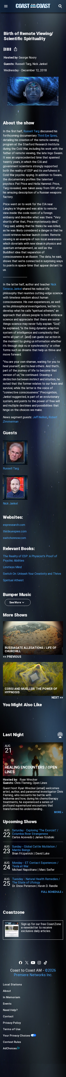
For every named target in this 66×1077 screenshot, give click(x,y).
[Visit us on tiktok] (45, 962)
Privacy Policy (12, 1022)
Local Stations (12, 984)
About (7, 991)
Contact (8, 1016)
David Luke (42, 853)
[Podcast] (60, 735)
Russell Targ (23, 64)
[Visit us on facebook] (20, 962)
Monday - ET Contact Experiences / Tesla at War (35, 864)
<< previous (12, 656)
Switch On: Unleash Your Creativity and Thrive (32, 573)
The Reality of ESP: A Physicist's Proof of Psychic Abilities (30, 558)
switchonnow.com (14, 538)
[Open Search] (60, 6)
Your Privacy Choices (16, 1035)
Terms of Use (11, 1029)
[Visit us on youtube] (33, 962)
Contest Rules (12, 1042)
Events (7, 1003)
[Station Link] (33, 6)
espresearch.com (14, 525)
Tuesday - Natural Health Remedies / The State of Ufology (36, 880)
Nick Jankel (39, 64)
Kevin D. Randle (48, 886)
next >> (57, 697)
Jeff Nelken (40, 417)
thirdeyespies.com (15, 531)
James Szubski (44, 837)
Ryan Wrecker (28, 779)
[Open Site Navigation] (6, 6)
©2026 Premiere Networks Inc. (35, 972)
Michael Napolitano (24, 869)
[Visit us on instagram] (39, 962)
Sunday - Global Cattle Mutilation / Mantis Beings (34, 848)
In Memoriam (11, 997)
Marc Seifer (46, 869)
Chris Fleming (23, 783)
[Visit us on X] (27, 962)
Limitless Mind (12, 567)
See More (15, 602)
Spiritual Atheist (13, 580)
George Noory (27, 57)
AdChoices (10, 1048)
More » (58, 812)
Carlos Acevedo (22, 837)
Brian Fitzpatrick (22, 853)
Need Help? (10, 1010)
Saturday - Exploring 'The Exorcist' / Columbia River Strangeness (35, 832)
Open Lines (40, 783)
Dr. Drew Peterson (24, 886)
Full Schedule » (52, 891)
